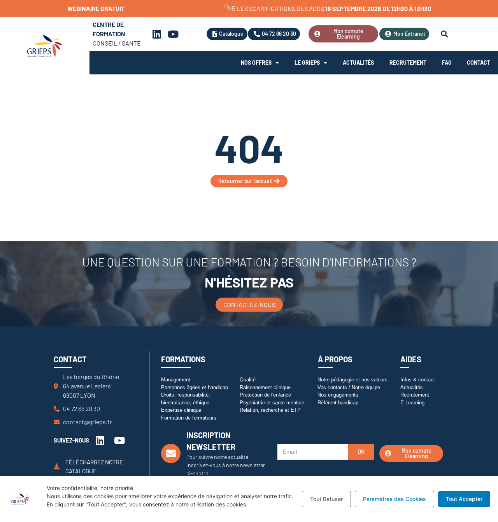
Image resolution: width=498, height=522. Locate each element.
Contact (478, 62)
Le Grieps (307, 62)
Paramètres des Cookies (394, 499)
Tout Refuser (326, 499)
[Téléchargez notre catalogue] (57, 466)
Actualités (358, 62)
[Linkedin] (157, 34)
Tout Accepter (464, 499)
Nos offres (256, 62)
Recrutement (407, 62)
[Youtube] (173, 34)
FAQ (446, 62)
